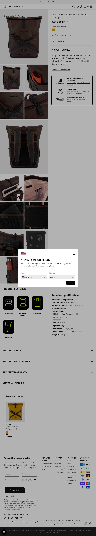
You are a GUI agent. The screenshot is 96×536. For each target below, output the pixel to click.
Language (52, 273)
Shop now (70, 283)
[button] (74, 253)
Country (23, 273)
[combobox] (28, 277)
